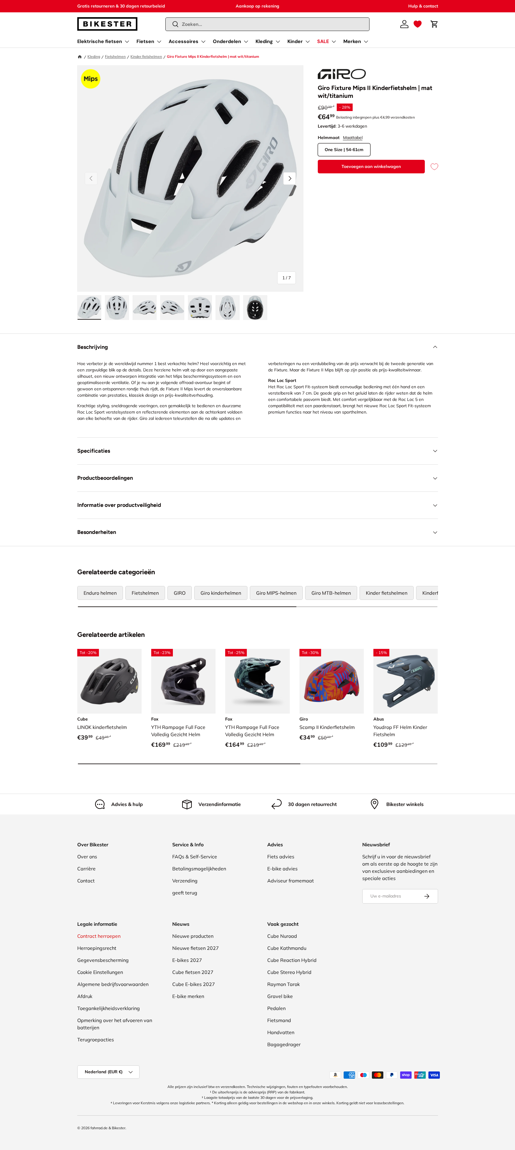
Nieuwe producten (192, 936)
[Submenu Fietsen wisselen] (159, 41)
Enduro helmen (100, 593)
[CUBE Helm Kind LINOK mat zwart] (109, 681)
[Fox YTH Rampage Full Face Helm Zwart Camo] (183, 681)
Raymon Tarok (283, 984)
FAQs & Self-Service (194, 857)
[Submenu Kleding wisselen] (277, 41)
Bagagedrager (284, 1044)
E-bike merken (188, 996)
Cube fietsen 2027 (192, 972)
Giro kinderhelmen (221, 593)
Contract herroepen (99, 936)
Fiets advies (280, 857)
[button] (417, 24)
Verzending (185, 881)
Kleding (264, 41)
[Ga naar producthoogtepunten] (90, 78)
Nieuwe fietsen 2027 (195, 948)
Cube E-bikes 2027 (193, 984)
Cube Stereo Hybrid (289, 972)
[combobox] (267, 24)
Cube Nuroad (282, 936)
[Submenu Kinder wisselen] (307, 41)
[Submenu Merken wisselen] (365, 41)
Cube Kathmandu (286, 948)
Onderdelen (227, 41)
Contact (86, 881)
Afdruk (84, 996)
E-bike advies (282, 869)
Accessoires (183, 41)
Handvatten (280, 1032)
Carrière (86, 869)
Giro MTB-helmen (331, 593)
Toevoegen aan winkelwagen (371, 166)
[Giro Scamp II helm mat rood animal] (331, 681)
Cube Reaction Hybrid (292, 960)
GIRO (179, 593)
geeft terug (184, 893)
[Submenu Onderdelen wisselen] (246, 41)
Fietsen (145, 41)
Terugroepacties (95, 1040)
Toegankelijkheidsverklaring (108, 1008)
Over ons (87, 857)
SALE (323, 41)
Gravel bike (280, 996)
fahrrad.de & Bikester (107, 1128)
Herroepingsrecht (96, 948)
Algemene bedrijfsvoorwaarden (113, 984)
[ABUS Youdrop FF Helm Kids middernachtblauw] (405, 681)
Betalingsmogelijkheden (199, 869)
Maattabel (353, 137)
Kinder (295, 41)
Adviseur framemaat (290, 881)
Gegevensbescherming (103, 960)
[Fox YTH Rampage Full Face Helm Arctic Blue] (257, 681)
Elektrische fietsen (99, 41)
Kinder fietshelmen (146, 56)
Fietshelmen (115, 56)
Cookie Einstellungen (100, 972)
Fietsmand (279, 1020)
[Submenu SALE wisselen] (333, 41)
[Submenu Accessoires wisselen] (203, 41)
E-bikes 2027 (187, 960)
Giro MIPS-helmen (276, 593)
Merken (352, 41)
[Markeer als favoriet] (431, 166)
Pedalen (276, 1008)
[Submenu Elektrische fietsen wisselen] (126, 41)
